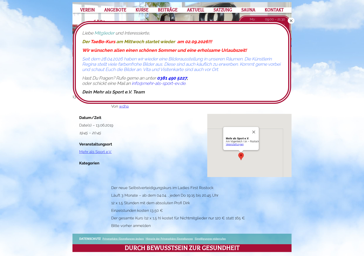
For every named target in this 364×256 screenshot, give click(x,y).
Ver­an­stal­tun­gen (235, 144)
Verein (87, 10)
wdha (124, 106)
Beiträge (168, 10)
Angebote (115, 10)
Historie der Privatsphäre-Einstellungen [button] (169, 238)
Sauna (248, 10)
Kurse (142, 10)
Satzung (223, 10)
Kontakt (274, 10)
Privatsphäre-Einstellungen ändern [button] (123, 238)
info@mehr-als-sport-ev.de (158, 83)
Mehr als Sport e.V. (95, 151)
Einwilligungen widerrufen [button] (210, 238)
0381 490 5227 (172, 78)
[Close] (254, 132)
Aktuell (195, 10)
